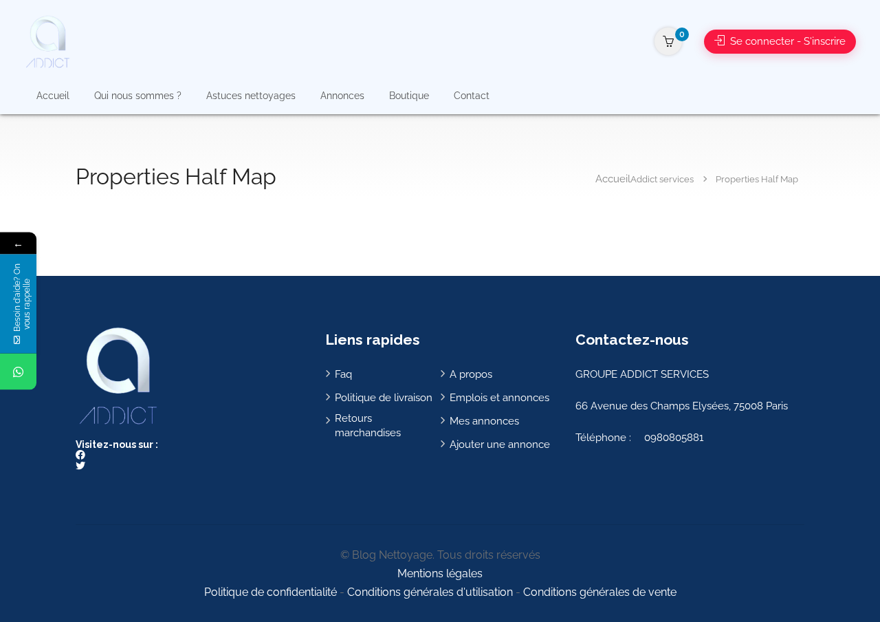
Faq (343, 374)
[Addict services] (47, 40)
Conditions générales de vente (599, 592)
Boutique (409, 95)
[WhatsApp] (18, 372)
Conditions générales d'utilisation (430, 592)
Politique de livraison (383, 398)
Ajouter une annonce (500, 444)
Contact (472, 95)
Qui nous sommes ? (138, 95)
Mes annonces (484, 421)
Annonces (342, 95)
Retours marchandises (368, 425)
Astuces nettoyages (251, 95)
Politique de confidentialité (270, 592)
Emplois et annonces (499, 398)
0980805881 (673, 437)
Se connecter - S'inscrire (786, 41)
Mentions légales (440, 573)
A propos (471, 374)
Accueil (52, 95)
